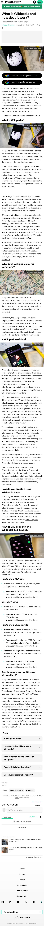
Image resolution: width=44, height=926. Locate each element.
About (22, 869)
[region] (22, 830)
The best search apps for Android (25, 116)
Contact (22, 874)
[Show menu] (2, 2)
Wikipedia (4, 785)
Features (5, 782)
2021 (8, 318)
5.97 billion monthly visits (30, 254)
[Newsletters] (34, 902)
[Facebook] (3, 902)
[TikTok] (41, 902)
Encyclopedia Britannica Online (27, 691)
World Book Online (30, 694)
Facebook (6, 259)
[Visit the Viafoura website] (38, 857)
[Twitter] (26, 902)
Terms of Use (22, 885)
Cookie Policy (22, 896)
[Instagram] (10, 902)
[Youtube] (18, 902)
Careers (22, 880)
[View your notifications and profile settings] (40, 817)
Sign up (39, 802)
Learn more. (37, 10)
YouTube (25, 257)
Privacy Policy (22, 891)
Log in (34, 802)
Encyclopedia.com (9, 694)
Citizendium (18, 701)
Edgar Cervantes (8, 25)
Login (40, 2)
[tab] (7, 817)
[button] (22, 2)
